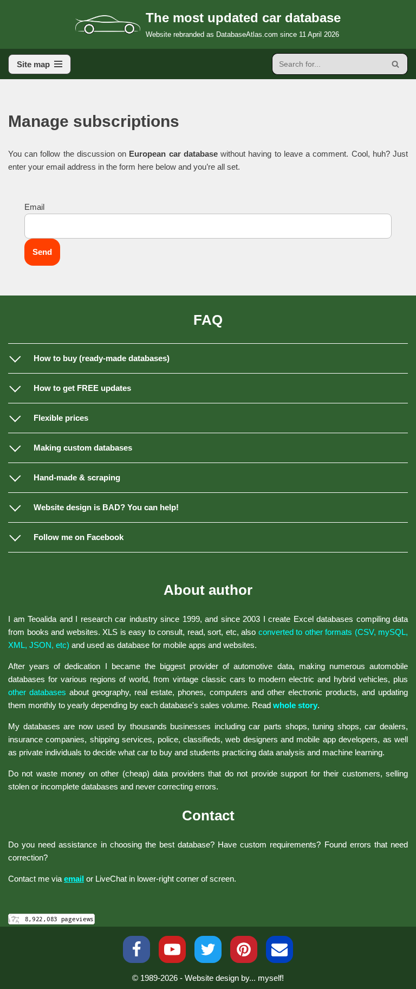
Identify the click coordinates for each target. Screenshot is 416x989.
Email (34, 206)
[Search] (396, 64)
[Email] (279, 949)
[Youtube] (172, 949)
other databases (37, 692)
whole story (295, 705)
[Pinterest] (243, 949)
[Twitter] (208, 949)
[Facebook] (136, 949)
